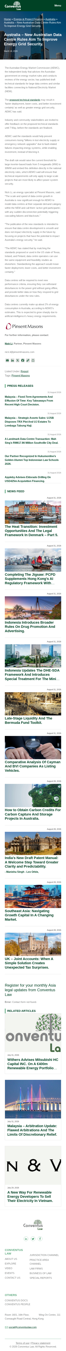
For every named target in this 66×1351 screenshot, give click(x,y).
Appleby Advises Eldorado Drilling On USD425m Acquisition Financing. (28, 479)
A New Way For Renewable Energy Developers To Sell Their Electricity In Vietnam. (30, 1196)
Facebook (40, 1238)
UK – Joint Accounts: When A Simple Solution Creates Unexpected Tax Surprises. (29, 963)
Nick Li (8, 343)
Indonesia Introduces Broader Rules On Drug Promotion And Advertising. (30, 626)
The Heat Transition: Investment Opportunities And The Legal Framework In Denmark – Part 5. (31, 531)
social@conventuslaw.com (23, 1327)
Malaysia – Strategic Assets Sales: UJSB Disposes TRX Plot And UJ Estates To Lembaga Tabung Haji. (29, 422)
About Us (11, 1259)
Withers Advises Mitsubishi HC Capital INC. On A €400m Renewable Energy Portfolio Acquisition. (32, 1066)
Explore (10, 1263)
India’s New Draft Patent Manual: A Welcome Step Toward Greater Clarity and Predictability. (31, 862)
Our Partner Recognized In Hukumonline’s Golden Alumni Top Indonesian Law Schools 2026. (32, 460)
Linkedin (26, 1238)
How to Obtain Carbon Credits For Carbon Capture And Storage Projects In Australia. (33, 814)
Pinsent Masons (21, 375)
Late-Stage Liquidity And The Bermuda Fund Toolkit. (28, 720)
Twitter (33, 1238)
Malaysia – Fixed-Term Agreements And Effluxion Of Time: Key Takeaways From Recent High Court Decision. (29, 400)
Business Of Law (40, 1273)
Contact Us (12, 1277)
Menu (57, 5)
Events (9, 1273)
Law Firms (36, 1268)
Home (7, 19)
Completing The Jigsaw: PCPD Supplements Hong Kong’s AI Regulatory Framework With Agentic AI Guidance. (30, 580)
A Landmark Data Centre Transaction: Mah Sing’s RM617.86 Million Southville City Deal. (31, 441)
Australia (50, 19)
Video (8, 1268)
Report (24, 371)
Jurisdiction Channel (44, 1255)
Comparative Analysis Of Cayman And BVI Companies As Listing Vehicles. (32, 766)
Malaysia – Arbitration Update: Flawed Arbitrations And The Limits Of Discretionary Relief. (32, 1130)
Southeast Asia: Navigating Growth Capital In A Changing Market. (29, 915)
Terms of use (22, 1343)
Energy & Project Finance (28, 19)
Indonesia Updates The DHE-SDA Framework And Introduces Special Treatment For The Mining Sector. (32, 676)
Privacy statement (40, 1343)
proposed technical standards (24, 99)
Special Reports (41, 1278)
